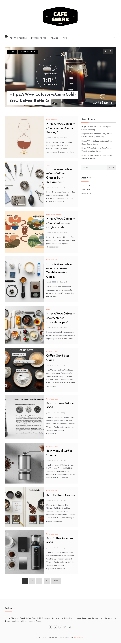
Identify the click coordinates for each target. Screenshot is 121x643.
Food (48, 309)
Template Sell (79, 637)
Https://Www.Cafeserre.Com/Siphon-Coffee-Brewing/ (60, 128)
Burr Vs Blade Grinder (60, 495)
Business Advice (38, 38)
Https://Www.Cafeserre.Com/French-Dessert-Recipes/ (60, 318)
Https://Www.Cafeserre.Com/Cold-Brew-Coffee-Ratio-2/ (42, 98)
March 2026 (86, 194)
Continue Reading (103, 98)
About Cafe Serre (18, 38)
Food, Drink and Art (54, 214)
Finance (54, 38)
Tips (65, 38)
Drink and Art (51, 119)
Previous (105, 51)
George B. (63, 137)
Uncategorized (52, 351)
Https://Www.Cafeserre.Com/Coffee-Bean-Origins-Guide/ (60, 223)
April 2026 (85, 189)
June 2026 (85, 185)
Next (110, 51)
